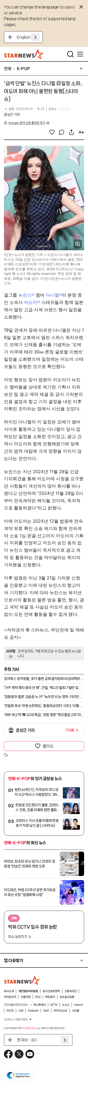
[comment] (62, 132)
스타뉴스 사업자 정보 (15, 1019)
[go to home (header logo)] (24, 54)
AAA (46, 1010)
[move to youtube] (29, 1054)
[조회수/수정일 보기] (24, 109)
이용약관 (26, 997)
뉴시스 (65, 1004)
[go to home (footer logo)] (22, 980)
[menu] (80, 54)
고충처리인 (70, 991)
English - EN (28, 37)
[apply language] (35, 37)
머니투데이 (39, 1004)
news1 (78, 1004)
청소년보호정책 (51, 991)
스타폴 (75, 1010)
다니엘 (52, 295)
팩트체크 (50, 997)
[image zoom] (77, 243)
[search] (70, 54)
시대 (20, 1010)
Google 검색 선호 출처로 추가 (26, 122)
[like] (52, 132)
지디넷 (10, 1010)
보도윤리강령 (67, 997)
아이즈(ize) (60, 1010)
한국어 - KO (27, 1040)
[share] (71, 132)
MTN (53, 1004)
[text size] (81, 132)
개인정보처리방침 (28, 991)
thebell (33, 1010)
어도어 (30, 302)
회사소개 (9, 991)
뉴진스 (25, 295)
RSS (38, 997)
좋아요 (48, 746)
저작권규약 (10, 997)
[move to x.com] (19, 1054)
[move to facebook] (8, 1054)
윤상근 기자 (12, 115)
